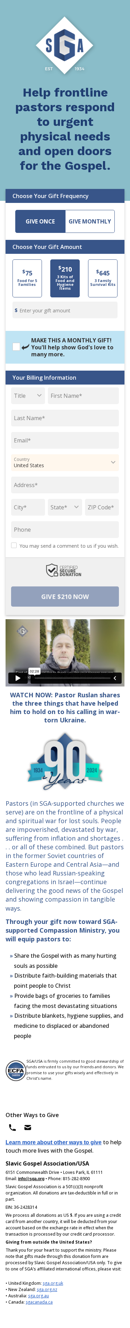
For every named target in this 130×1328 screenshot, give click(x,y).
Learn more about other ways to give (54, 1142)
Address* (26, 485)
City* (20, 507)
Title (20, 396)
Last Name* (29, 418)
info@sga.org (31, 1178)
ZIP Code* (101, 507)
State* (59, 507)
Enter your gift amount (44, 310)
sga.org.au (38, 1296)
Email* (22, 440)
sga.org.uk (53, 1283)
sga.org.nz (47, 1289)
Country (21, 459)
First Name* (66, 396)
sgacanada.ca (39, 1302)
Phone (22, 529)
